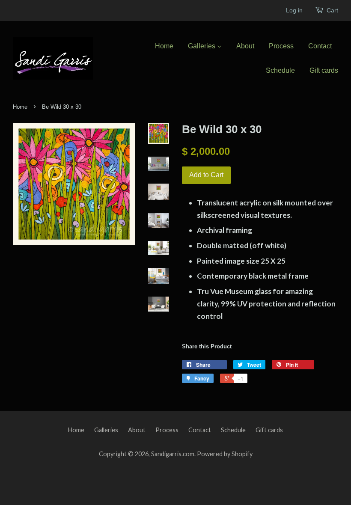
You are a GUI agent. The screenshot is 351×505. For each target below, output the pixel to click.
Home (164, 46)
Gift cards (323, 70)
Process (281, 46)
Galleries (202, 46)
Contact (320, 46)
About (245, 46)
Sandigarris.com (172, 453)
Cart (332, 10)
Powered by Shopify (225, 453)
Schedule (280, 70)
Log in (294, 10)
